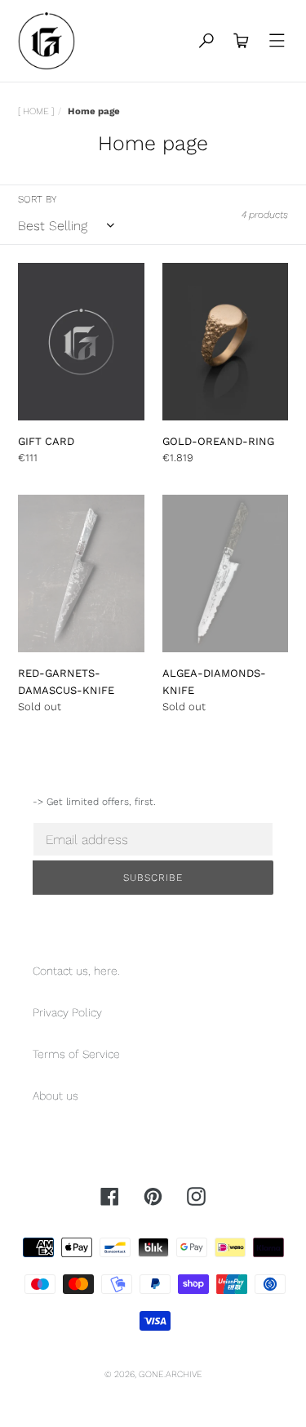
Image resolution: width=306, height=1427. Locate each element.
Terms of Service (76, 1053)
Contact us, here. (76, 970)
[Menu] (277, 41)
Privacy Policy (67, 1012)
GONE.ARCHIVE (170, 1374)
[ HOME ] (36, 111)
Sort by (37, 199)
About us (55, 1095)
